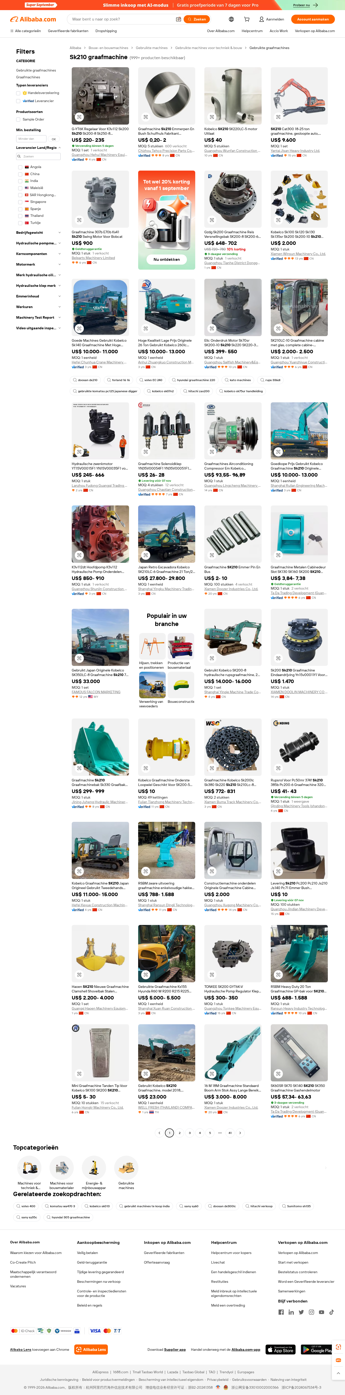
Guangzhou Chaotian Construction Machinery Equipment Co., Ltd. (166, 489)
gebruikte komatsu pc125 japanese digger (107, 391)
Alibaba (75, 48)
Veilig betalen (87, 1253)
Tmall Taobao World (148, 1372)
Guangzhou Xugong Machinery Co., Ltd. (233, 905)
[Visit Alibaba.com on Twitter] (301, 1312)
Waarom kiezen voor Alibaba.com (36, 1253)
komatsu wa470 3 (62, 1206)
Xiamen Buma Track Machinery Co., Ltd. (233, 802)
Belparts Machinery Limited (93, 258)
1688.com (120, 1372)
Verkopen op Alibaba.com (298, 1253)
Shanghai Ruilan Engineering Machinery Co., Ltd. (299, 485)
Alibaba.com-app (246, 1349)
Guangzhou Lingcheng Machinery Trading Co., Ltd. (233, 485)
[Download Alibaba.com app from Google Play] (318, 1349)
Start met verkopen (293, 1262)
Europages (245, 1372)
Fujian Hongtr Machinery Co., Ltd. (98, 1107)
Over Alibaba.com (25, 1242)
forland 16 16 (121, 380)
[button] (179, 19)
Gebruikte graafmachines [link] (269, 48)
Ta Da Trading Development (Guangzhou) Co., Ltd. (299, 593)
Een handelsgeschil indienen (233, 1272)
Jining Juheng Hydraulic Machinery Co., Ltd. (100, 802)
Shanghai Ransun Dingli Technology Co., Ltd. (166, 905)
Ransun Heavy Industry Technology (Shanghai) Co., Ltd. (299, 1008)
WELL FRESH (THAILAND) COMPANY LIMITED (166, 1107)
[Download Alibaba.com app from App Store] (280, 1349)
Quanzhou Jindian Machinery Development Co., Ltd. (299, 909)
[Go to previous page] (159, 1132)
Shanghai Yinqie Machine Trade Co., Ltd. (233, 692)
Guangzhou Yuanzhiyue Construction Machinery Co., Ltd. (299, 362)
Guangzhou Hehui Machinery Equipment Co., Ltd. (100, 155)
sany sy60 (191, 1206)
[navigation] (38, 591)
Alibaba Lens (20, 1349)
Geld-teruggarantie (92, 1262)
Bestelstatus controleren (297, 1272)
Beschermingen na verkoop (98, 1282)
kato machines (240, 380)
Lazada (172, 1372)
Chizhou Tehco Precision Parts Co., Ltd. (166, 151)
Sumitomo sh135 (299, 1206)
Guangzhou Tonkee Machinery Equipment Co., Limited (233, 1008)
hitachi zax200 (199, 391)
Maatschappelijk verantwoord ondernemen (33, 1274)
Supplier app (175, 1349)
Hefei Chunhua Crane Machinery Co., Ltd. (100, 362)
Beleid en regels (89, 1305)
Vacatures (18, 1286)
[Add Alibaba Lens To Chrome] (91, 1349)
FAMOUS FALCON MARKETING (96, 692)
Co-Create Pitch (23, 1262)
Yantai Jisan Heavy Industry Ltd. (295, 151)
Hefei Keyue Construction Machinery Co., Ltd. (100, 905)
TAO (212, 1372)
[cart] (248, 20)
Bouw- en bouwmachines (108, 48)
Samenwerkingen (291, 1291)
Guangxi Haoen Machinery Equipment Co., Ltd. (100, 1008)
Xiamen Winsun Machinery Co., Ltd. (298, 254)
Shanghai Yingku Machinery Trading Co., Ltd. (166, 589)
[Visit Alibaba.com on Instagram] (311, 1312)
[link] (338, 1347)
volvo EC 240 (153, 380)
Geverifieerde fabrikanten (164, 1253)
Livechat (218, 1262)
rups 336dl (272, 380)
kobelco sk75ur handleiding (243, 391)
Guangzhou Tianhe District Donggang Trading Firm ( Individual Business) (233, 263)
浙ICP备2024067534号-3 (301, 1387)
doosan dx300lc (224, 1206)
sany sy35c (29, 1217)
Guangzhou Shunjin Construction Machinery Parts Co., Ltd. (100, 589)
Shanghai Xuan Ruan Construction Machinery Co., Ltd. (166, 1008)
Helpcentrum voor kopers (231, 1253)
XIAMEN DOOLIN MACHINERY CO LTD (299, 692)
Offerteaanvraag (157, 1262)
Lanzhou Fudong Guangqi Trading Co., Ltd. (100, 485)
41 (230, 1133)
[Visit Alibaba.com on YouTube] (321, 1312)
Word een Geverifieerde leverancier (306, 1282)
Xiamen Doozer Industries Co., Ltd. (231, 589)
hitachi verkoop (262, 1206)
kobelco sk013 (100, 1206)
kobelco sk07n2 (163, 391)
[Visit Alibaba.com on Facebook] (281, 1312)
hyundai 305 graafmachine (71, 1217)
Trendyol (226, 1372)
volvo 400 (28, 1206)
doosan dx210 (87, 380)
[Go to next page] (240, 1132)
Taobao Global (193, 1372)
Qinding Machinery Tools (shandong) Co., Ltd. (299, 806)
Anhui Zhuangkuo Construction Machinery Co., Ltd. (166, 362)
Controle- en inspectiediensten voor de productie (101, 1293)
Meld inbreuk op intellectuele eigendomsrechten (234, 1293)
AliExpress (100, 1372)
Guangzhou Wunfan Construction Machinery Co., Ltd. (233, 151)
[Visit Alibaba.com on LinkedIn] (291, 1312)
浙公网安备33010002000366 (255, 1387)
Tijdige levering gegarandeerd (100, 1272)
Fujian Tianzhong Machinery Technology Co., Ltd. (166, 802)
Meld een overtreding (228, 1305)
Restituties (219, 1282)
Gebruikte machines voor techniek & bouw (208, 48)
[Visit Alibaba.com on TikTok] (332, 1312)
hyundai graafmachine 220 (196, 380)
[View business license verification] (218, 1387)
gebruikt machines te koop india (147, 1206)
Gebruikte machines (152, 48)
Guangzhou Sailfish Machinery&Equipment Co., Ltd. (233, 362)
